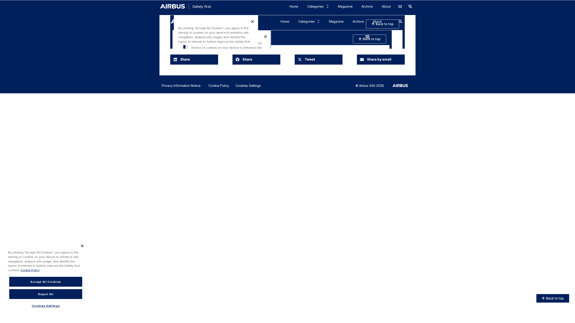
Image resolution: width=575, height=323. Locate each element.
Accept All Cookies (45, 282)
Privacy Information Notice (181, 85)
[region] (46, 279)
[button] (194, 60)
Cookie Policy (218, 85)
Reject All (45, 294)
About (386, 6)
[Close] (82, 246)
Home (294, 6)
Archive (367, 6)
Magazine (345, 6)
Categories (315, 6)
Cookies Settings (248, 85)
